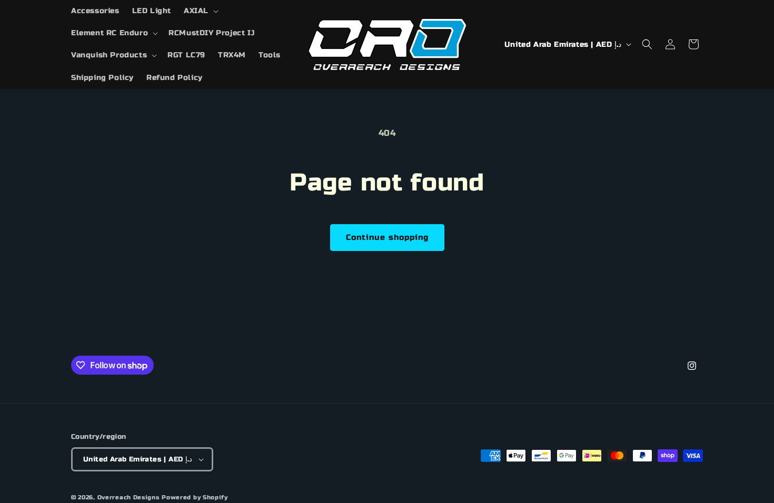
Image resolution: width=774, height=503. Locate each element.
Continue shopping (387, 237)
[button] (200, 11)
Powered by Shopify (195, 497)
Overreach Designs (128, 497)
